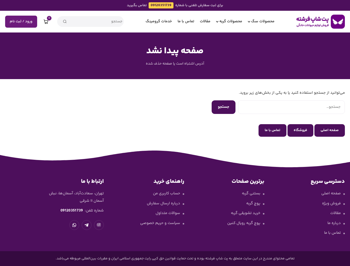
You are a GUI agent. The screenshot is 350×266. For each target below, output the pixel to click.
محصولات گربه (230, 21)
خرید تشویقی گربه (245, 213)
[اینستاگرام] (99, 225)
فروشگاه (300, 130)
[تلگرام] (86, 225)
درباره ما (334, 223)
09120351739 (161, 5)
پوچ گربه (253, 203)
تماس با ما (186, 21)
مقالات (205, 21)
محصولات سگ (262, 21)
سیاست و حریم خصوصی (160, 223)
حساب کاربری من (166, 193)
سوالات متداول (168, 213)
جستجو (223, 107)
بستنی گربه (251, 193)
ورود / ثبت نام (21, 21)
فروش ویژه (331, 203)
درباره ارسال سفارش (163, 203)
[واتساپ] (74, 225)
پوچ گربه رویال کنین (243, 223)
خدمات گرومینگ (159, 21)
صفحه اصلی (330, 130)
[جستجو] (65, 21)
